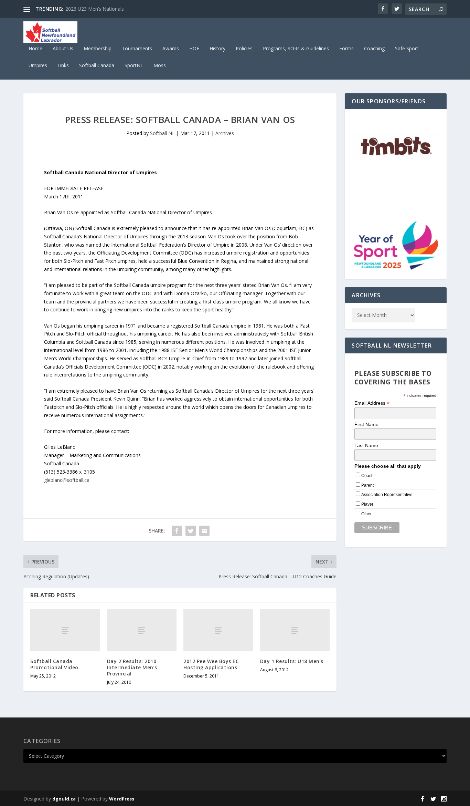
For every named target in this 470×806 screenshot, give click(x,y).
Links (63, 66)
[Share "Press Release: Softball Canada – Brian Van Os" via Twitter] (190, 531)
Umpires (38, 66)
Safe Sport (406, 49)
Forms (346, 49)
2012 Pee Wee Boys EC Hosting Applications (211, 664)
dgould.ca (64, 799)
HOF (194, 49)
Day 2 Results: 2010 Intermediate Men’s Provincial (132, 667)
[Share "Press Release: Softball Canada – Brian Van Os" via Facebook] (177, 531)
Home (35, 49)
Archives (224, 133)
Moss (159, 66)
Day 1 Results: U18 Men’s (291, 661)
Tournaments (137, 49)
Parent (367, 485)
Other (366, 514)
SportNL (134, 66)
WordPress (121, 799)
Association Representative (387, 494)
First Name (366, 424)
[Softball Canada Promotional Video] (65, 630)
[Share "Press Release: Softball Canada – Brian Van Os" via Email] (204, 531)
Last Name (366, 445)
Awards (170, 49)
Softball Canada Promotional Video (54, 664)
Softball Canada (96, 66)
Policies (244, 49)
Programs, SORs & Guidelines (296, 49)
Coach (367, 475)
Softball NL (162, 133)
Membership (97, 49)
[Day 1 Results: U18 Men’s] (295, 630)
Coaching (374, 49)
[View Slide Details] (395, 147)
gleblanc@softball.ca (66, 480)
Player (367, 504)
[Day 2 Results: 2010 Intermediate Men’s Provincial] (142, 630)
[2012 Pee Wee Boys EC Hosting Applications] (218, 630)
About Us (63, 49)
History (217, 49)
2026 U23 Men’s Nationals (94, 9)
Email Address (371, 403)
